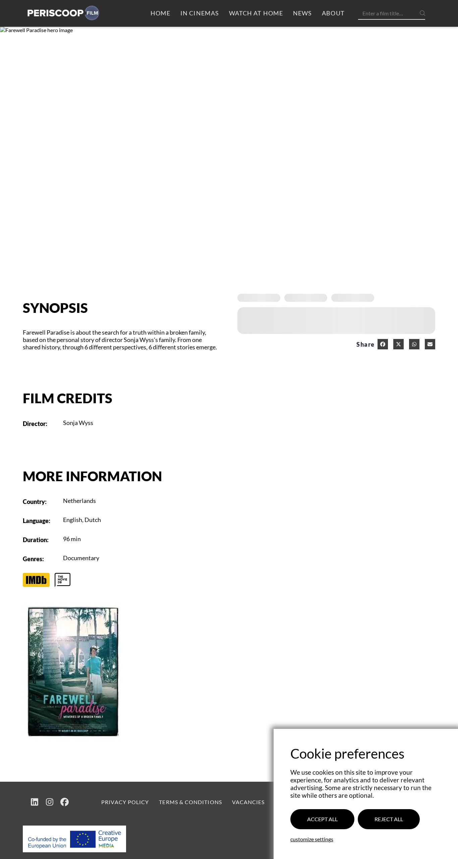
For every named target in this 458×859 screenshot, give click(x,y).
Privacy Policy (125, 802)
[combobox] (394, 13)
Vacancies (248, 802)
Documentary (81, 558)
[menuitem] (160, 13)
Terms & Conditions (190, 802)
